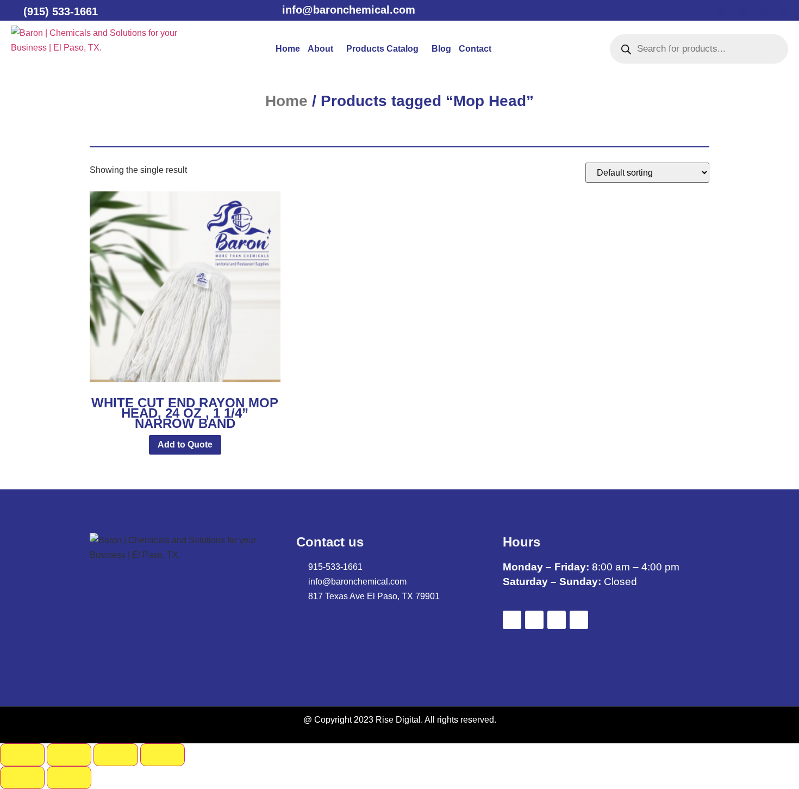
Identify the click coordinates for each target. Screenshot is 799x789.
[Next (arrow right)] (69, 777)
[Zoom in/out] (22, 754)
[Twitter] (742, 11)
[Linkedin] (763, 11)
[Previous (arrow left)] (22, 777)
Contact (475, 48)
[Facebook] (721, 11)
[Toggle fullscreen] (69, 754)
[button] (323, 49)
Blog (441, 48)
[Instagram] (783, 11)
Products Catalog (382, 48)
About (320, 48)
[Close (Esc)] (162, 754)
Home (288, 48)
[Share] (115, 754)
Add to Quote (185, 444)
